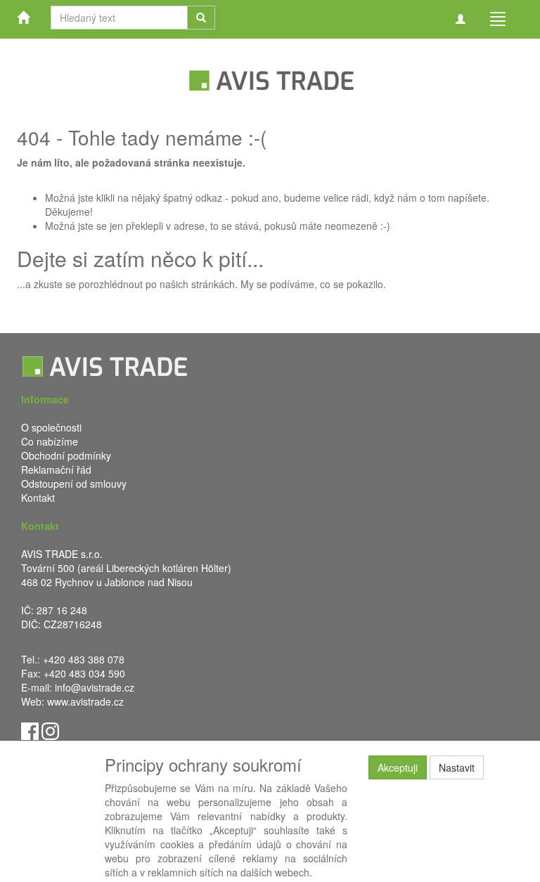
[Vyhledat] (201, 18)
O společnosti (51, 427)
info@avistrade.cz (94, 687)
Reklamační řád (56, 469)
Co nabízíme (49, 441)
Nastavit (457, 767)
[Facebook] (30, 729)
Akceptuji (398, 767)
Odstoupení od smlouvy (74, 483)
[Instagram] (50, 729)
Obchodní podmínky (66, 455)
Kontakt (38, 498)
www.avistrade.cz (85, 701)
